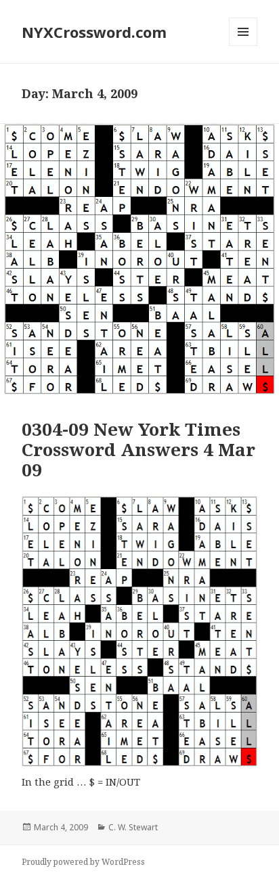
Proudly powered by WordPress (83, 861)
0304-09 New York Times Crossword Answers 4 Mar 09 (138, 449)
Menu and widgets (243, 45)
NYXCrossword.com (94, 32)
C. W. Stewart (133, 827)
